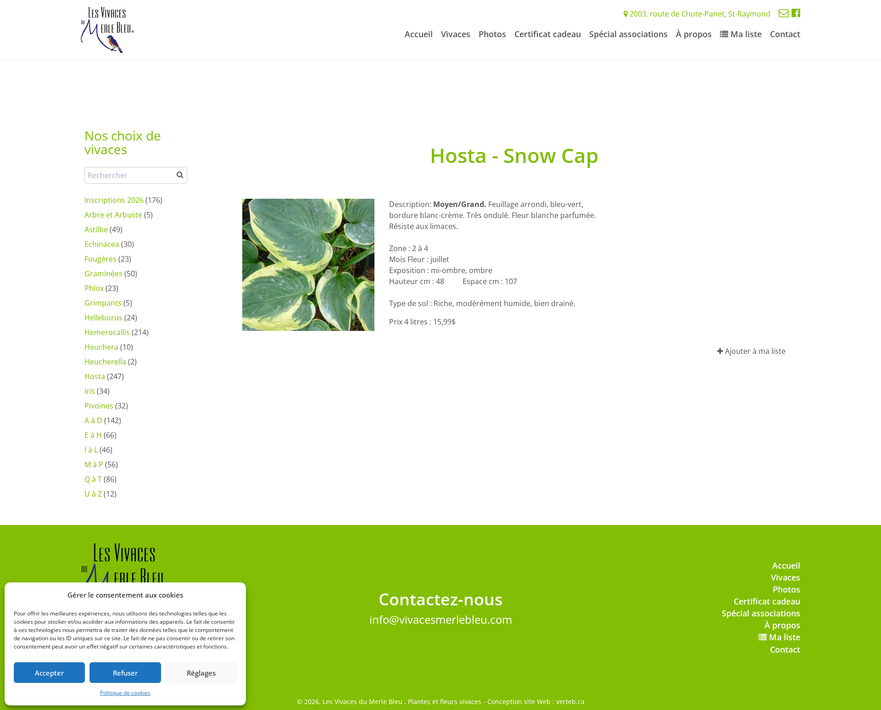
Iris (89, 391)
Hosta (94, 376)
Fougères (100, 259)
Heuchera (101, 347)
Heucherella (105, 362)
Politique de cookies (125, 693)
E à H (93, 435)
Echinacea (101, 244)
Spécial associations (628, 33)
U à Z (93, 494)
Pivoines (98, 406)
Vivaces (455, 33)
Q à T (93, 479)
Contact (785, 33)
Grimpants (103, 303)
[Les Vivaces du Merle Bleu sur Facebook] (796, 12)
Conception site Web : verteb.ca (536, 701)
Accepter (49, 672)
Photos (492, 33)
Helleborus (103, 318)
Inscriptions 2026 (114, 200)
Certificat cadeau (547, 33)
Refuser (125, 672)
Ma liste (745, 33)
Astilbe (96, 229)
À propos (694, 33)
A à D (93, 420)
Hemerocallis (107, 332)
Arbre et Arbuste (113, 215)
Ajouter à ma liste (754, 351)
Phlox (94, 288)
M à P (93, 464)
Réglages (201, 672)
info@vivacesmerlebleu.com (440, 619)
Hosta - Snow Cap (514, 155)
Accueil (419, 33)
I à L (91, 450)
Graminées (103, 273)
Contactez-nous (441, 599)
